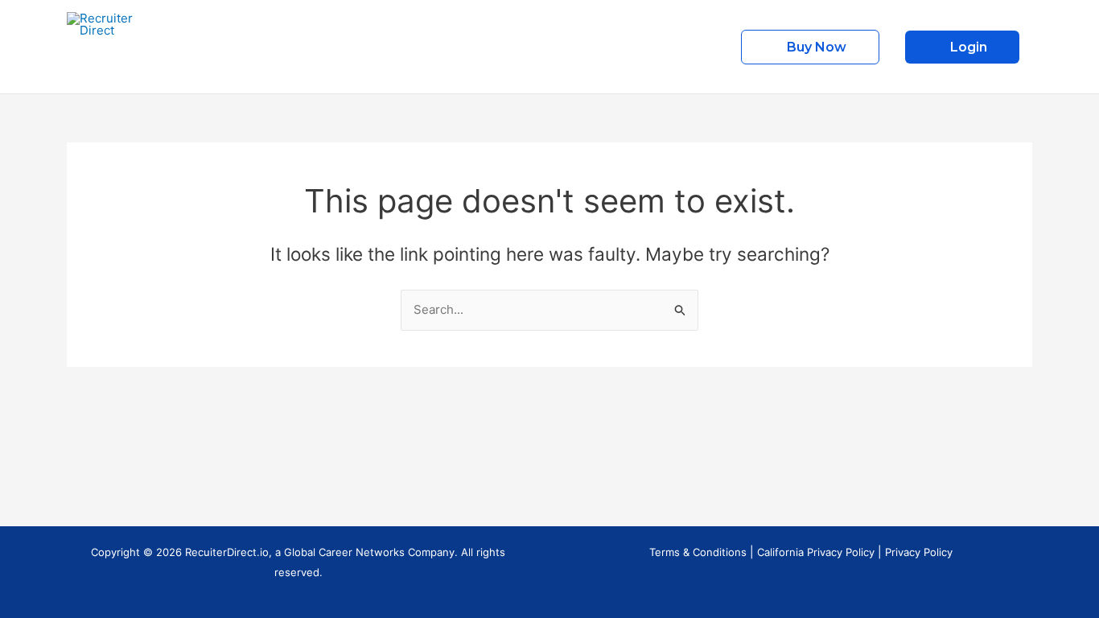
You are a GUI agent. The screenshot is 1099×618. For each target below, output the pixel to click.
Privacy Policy (919, 552)
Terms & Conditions (698, 552)
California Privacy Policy (816, 552)
